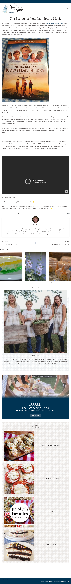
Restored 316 (66, 581)
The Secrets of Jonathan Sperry (54, 23)
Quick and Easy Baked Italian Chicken (52, 445)
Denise (35, 224)
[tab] (32, 287)
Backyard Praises (29, 282)
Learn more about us (61, 364)
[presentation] (19, 446)
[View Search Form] (3, 1)
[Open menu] (67, 8)
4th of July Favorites (52, 511)
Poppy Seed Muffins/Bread (56, 282)
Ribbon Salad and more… (6, 282)
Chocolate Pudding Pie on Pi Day (60, 243)
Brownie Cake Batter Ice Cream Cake (52, 545)
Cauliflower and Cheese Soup (10, 243)
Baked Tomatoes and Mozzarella (52, 478)
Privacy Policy (5, 579)
